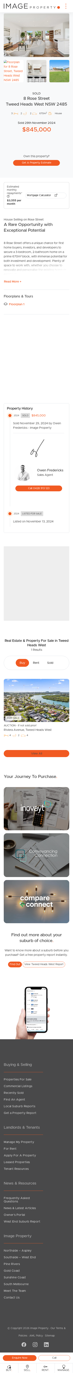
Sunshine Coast (15, 1277)
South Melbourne (16, 1284)
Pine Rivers (12, 1264)
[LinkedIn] (46, 1345)
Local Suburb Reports (19, 1106)
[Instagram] (34, 1345)
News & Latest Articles (20, 1208)
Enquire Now (20, 1358)
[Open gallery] (36, 35)
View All (36, 753)
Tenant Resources (16, 1168)
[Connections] (36, 901)
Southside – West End (20, 1257)
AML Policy (36, 1335)
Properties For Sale (18, 1079)
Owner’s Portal (14, 1214)
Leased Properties (17, 1162)
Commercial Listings (18, 1086)
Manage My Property (19, 1142)
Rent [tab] (36, 662)
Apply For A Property (20, 1155)
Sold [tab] (50, 662)
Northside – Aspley (17, 1250)
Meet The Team (15, 1290)
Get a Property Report (20, 1113)
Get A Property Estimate (36, 162)
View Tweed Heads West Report (43, 964)
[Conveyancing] (36, 854)
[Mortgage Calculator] (36, 808)
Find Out (15, 964)
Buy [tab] (22, 662)
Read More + (12, 281)
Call (54, 1358)
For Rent (10, 1148)
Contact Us (11, 1297)
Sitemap (50, 1335)
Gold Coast (12, 1270)
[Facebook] (23, 1345)
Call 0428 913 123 (38, 488)
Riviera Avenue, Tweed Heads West (28, 727)
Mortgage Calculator (39, 195)
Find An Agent (14, 1099)
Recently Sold (14, 1092)
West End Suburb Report (22, 1221)
